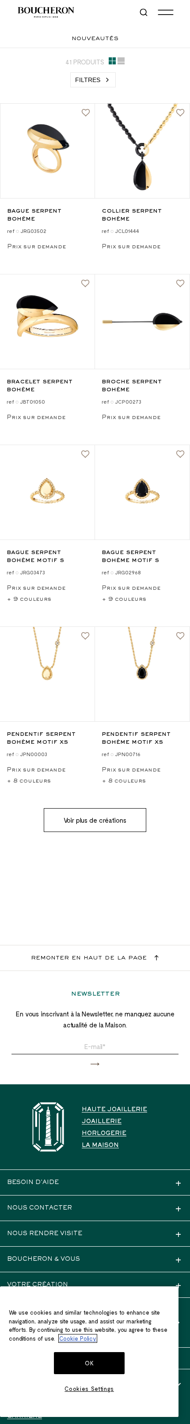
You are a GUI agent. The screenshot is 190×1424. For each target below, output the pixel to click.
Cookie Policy (77, 1338)
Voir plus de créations (95, 820)
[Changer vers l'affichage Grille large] (121, 62)
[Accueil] (48, 1127)
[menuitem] (144, 12)
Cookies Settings (89, 1388)
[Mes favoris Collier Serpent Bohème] (180, 113)
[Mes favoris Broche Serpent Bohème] (180, 283)
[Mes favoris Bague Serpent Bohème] (85, 113)
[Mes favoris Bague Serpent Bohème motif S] (85, 454)
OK (89, 1363)
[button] (95, 1064)
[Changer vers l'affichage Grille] (112, 62)
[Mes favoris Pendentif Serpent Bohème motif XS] (85, 636)
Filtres (87, 79)
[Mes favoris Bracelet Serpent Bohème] (85, 283)
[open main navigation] (166, 12)
